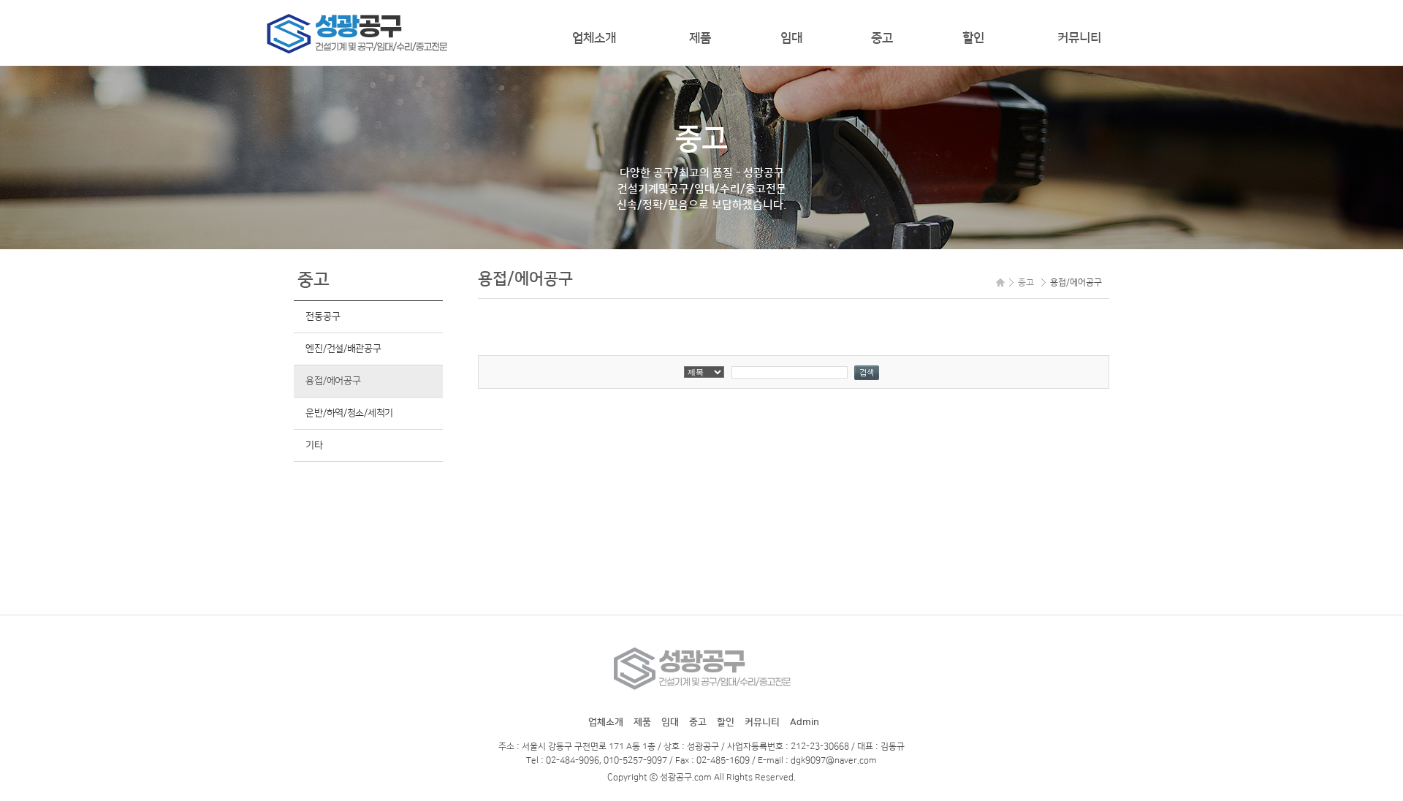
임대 (791, 38)
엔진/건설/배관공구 (343, 348)
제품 (700, 38)
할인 (973, 38)
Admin (804, 722)
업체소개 (594, 38)
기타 (313, 445)
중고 (882, 38)
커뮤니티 (1079, 38)
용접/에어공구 (332, 381)
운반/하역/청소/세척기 (349, 413)
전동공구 (322, 316)
